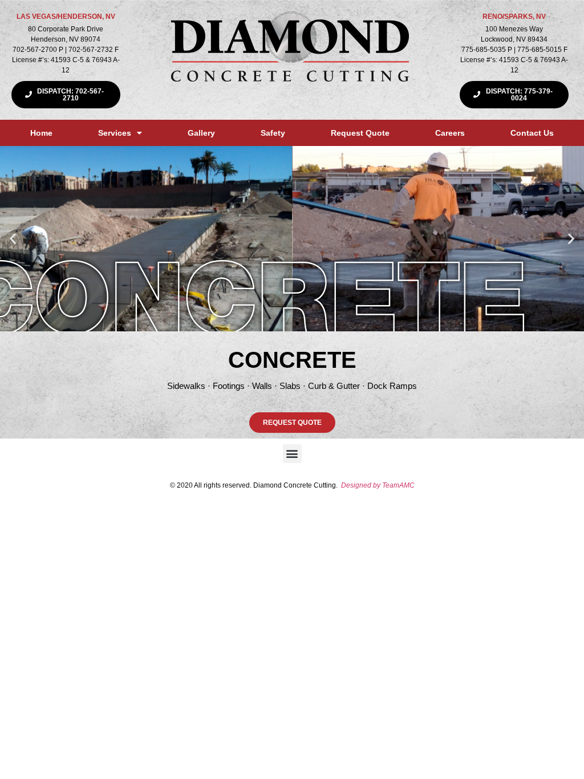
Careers (450, 132)
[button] (13, 239)
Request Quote (360, 132)
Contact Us (532, 132)
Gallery (201, 132)
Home (41, 132)
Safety (273, 132)
